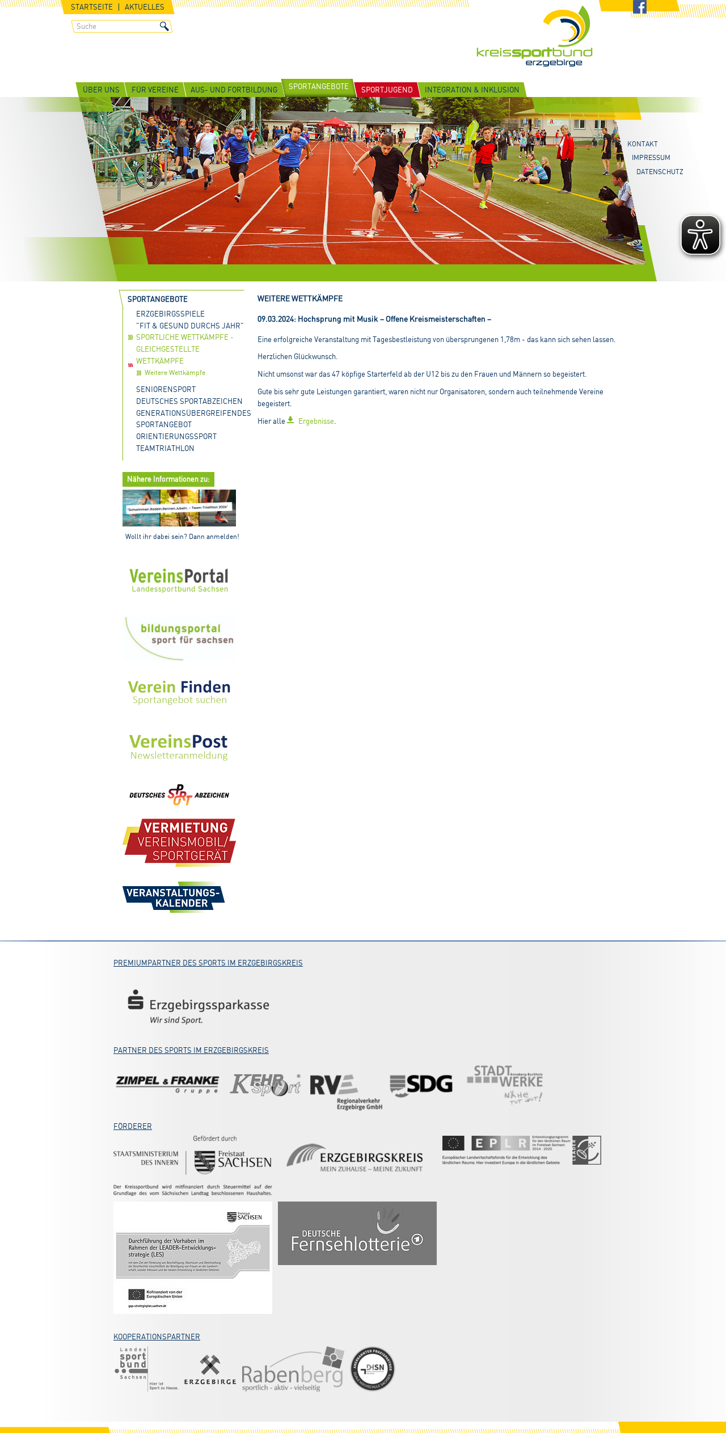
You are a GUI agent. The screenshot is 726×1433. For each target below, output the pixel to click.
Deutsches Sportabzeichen (189, 401)
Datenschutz (659, 171)
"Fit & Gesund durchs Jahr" (190, 325)
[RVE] (346, 1085)
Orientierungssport (176, 436)
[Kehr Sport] (265, 1085)
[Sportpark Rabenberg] (293, 1369)
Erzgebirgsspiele (170, 313)
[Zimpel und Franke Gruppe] (167, 1085)
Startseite (92, 7)
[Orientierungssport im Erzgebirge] (521, 1150)
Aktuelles (144, 7)
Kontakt (642, 144)
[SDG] (422, 1085)
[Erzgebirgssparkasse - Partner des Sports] (198, 1006)
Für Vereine (155, 89)
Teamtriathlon (165, 448)
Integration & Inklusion (472, 89)
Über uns (101, 89)
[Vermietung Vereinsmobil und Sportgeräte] (179, 842)
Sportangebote (319, 86)
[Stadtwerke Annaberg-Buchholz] (504, 1085)
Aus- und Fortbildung (234, 89)
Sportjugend (387, 89)
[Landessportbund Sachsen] (145, 1369)
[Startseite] (535, 37)
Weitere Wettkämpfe (175, 372)
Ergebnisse (316, 420)
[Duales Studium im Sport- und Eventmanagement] (372, 1369)
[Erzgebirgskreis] (357, 1159)
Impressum (651, 157)
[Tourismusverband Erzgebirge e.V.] (210, 1369)
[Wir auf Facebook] (640, 8)
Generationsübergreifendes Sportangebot (191, 418)
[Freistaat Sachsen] (192, 1166)
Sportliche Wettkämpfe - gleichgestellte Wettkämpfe (185, 348)
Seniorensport (166, 389)
